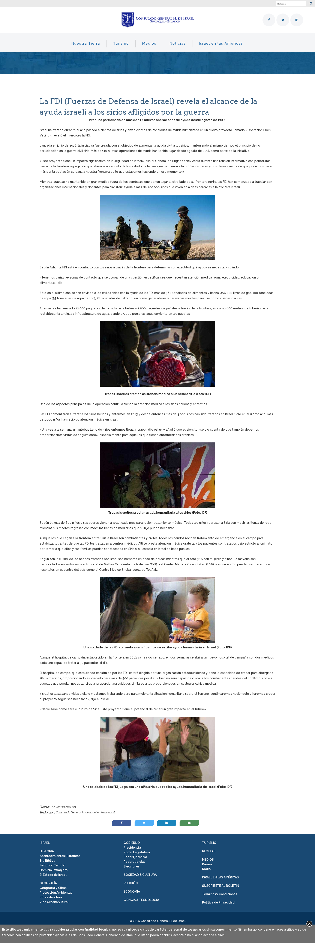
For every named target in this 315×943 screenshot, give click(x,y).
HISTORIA (47, 851)
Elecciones (132, 866)
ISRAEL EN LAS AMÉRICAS (220, 877)
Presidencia (132, 847)
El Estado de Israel (53, 874)
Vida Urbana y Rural (54, 902)
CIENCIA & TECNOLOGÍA (141, 900)
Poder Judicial (134, 861)
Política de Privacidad (218, 902)
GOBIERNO (132, 843)
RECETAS (208, 851)
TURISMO (209, 843)
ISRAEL (45, 843)
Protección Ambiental (56, 892)
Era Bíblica (47, 860)
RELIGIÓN (131, 883)
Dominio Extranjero (54, 870)
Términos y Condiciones (219, 894)
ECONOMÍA (132, 891)
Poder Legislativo (137, 852)
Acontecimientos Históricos (60, 856)
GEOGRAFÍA (48, 883)
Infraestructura (51, 897)
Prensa (207, 864)
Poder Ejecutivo (135, 857)
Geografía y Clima (53, 888)
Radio (206, 869)
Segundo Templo (52, 865)
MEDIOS (208, 859)
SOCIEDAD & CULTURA (140, 874)
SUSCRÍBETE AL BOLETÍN (220, 885)
